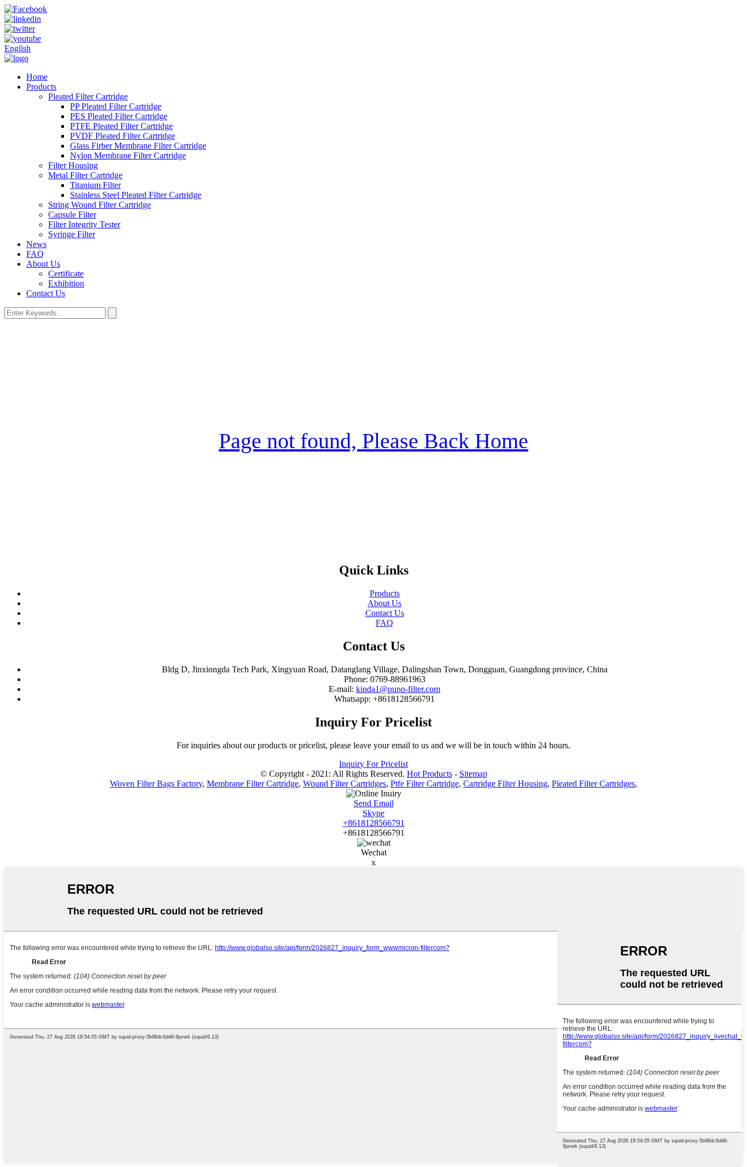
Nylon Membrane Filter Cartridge (128, 155)
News (36, 244)
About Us (43, 263)
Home (37, 76)
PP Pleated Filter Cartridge (115, 106)
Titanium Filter (95, 185)
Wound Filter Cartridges (344, 783)
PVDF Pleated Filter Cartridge (122, 135)
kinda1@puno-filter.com (398, 689)
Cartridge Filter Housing (505, 783)
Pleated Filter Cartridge (88, 96)
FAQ (35, 254)
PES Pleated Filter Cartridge (118, 116)
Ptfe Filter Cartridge (424, 783)
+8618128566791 (374, 823)
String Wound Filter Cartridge (99, 204)
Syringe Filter (71, 234)
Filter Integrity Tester (84, 224)
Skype (373, 813)
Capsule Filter (72, 214)
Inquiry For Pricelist (373, 764)
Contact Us (45, 293)
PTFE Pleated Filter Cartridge (121, 126)
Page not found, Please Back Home (373, 441)
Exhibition (66, 283)
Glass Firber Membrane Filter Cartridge (138, 145)
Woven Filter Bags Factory (156, 783)
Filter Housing (73, 165)
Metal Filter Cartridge (85, 175)
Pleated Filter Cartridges (593, 783)
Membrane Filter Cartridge (253, 783)
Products (41, 86)
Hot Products (429, 773)
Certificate (66, 273)
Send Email (374, 803)
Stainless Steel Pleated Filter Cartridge (135, 195)
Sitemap (473, 773)
